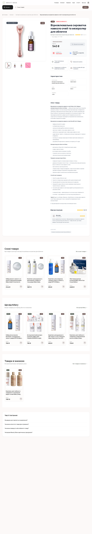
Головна (56, 2)
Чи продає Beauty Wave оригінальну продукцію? (18, 432)
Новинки (68, 2)
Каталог (62, 2)
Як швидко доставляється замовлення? (16, 420)
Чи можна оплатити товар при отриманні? (17, 424)
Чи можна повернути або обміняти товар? (17, 428)
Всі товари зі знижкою (79, 364)
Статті (78, 2)
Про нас (84, 2)
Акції (73, 2)
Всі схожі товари (81, 251)
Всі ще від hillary (81, 307)
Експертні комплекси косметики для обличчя (62, 34)
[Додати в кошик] (20, 286)
